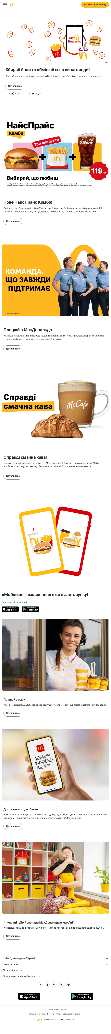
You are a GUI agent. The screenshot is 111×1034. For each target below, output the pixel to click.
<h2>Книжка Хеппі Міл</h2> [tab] (18, 74)
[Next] (27, 75)
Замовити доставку (95, 5)
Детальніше (15, 49)
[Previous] (6, 75)
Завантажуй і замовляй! (15, 584)
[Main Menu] (4, 4)
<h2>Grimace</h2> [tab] (15, 74)
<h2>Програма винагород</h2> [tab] (9, 74)
